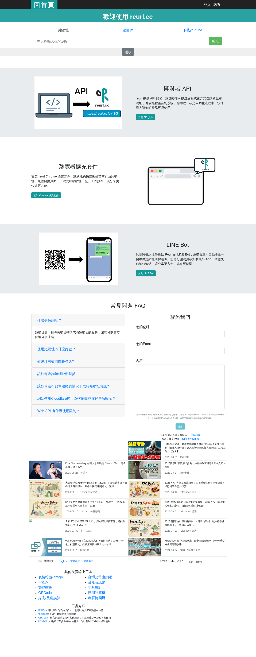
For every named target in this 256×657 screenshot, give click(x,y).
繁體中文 (75, 561)
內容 (139, 360)
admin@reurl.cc (190, 438)
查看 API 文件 (145, 117)
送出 (180, 426)
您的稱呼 (143, 326)
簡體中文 (88, 561)
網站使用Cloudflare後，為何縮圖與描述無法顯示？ (76, 398)
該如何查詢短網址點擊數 (56, 373)
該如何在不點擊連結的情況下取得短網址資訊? (73, 385)
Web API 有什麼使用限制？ (58, 410)
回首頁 (44, 4)
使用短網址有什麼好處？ (56, 348)
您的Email (143, 343)
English (63, 561)
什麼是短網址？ (49, 320)
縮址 (215, 41)
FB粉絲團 (195, 435)
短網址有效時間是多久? (55, 361)
